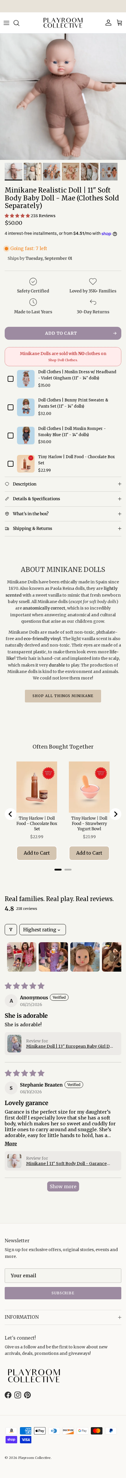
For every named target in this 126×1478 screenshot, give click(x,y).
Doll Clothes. (67, 360)
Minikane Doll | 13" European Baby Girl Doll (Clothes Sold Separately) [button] (70, 1046)
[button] (18, 215)
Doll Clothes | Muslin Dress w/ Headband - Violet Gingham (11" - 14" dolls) (77, 375)
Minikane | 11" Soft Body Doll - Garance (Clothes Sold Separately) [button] (66, 1163)
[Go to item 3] (85, 957)
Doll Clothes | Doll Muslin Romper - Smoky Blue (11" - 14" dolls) (72, 431)
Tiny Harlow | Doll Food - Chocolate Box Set (76, 460)
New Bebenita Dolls (63, 6)
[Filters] (11, 929)
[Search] (19, 22)
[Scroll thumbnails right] (114, 957)
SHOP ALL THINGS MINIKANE (63, 696)
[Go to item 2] (53, 957)
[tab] (58, 870)
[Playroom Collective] (63, 22)
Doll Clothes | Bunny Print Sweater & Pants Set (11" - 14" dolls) (73, 403)
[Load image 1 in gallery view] (63, 97)
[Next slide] (115, 814)
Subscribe (63, 1293)
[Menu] (6, 22)
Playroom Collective (34, 1458)
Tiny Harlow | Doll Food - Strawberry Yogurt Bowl (89, 823)
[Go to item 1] (21, 957)
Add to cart (61, 333)
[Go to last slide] (10, 814)
